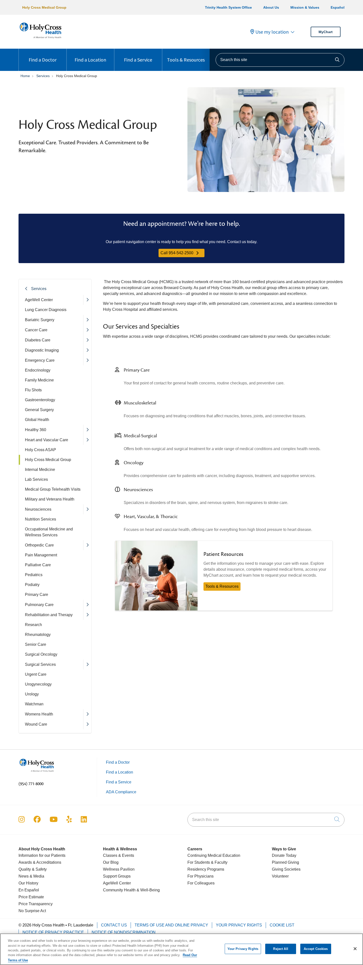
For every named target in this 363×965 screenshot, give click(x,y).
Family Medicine (39, 380)
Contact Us (114, 925)
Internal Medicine (40, 469)
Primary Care (36, 594)
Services (38, 289)
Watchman (34, 704)
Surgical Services (40, 664)
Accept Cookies (316, 949)
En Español (29, 890)
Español (337, 7)
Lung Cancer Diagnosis (45, 310)
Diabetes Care (37, 340)
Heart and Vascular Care (46, 440)
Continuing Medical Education (213, 855)
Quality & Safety (33, 869)
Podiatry (32, 585)
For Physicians (200, 876)
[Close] (355, 948)
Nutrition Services (40, 519)
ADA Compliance (121, 792)
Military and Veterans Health (49, 499)
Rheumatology (38, 634)
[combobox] (280, 60)
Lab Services (36, 479)
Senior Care (35, 644)
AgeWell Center (39, 300)
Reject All (280, 949)
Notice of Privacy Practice (53, 932)
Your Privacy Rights (239, 925)
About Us (271, 7)
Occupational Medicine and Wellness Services (49, 532)
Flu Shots (33, 390)
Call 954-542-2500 (177, 253)
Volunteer (280, 876)
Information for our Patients (42, 855)
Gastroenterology (40, 400)
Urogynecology (38, 684)
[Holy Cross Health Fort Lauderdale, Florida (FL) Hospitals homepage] (40, 39)
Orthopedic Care (39, 545)
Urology (32, 694)
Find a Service (138, 60)
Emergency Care (40, 360)
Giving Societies (286, 869)
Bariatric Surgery (39, 320)
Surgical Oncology (41, 654)
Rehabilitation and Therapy (49, 615)
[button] (87, 300)
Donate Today (284, 855)
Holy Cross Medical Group (44, 7)
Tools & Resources (186, 60)
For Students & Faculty (207, 862)
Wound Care (36, 724)
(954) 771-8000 (31, 784)
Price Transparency (36, 904)
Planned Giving (285, 862)
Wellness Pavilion (119, 869)
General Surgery (39, 410)
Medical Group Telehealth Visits (53, 489)
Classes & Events (118, 855)
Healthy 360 (35, 430)
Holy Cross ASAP (40, 450)
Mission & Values (304, 7)
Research (33, 625)
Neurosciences (38, 509)
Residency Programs (205, 869)
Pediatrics (33, 575)
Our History (28, 883)
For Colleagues (201, 883)
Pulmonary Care (39, 605)
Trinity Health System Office (228, 7)
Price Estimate (31, 897)
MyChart (326, 32)
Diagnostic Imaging (42, 350)
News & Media (31, 876)
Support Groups (117, 876)
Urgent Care (35, 674)
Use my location (272, 31)
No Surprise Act (32, 911)
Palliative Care (38, 565)
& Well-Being (148, 890)
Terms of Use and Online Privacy (171, 925)
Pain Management (41, 555)
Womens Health (39, 714)
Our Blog (111, 862)
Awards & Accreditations (40, 862)
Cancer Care (36, 330)
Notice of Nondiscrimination (124, 932)
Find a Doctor (43, 60)
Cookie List (282, 925)
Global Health (37, 420)
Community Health (119, 890)
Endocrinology (37, 370)
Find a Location (90, 60)
